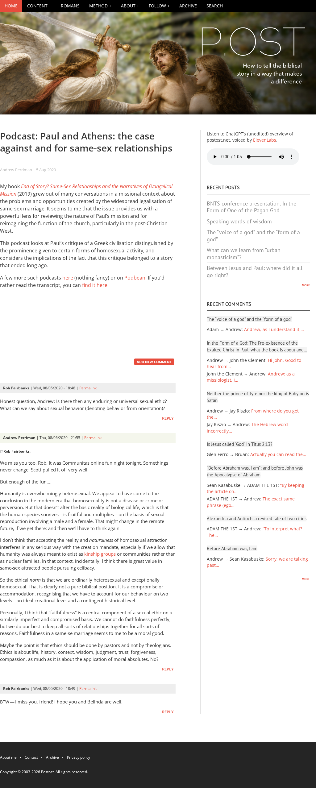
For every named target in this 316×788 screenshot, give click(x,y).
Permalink (88, 388)
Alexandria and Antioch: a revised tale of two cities (256, 518)
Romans (70, 6)
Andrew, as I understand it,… (274, 329)
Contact (31, 758)
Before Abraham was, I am (232, 548)
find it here (94, 285)
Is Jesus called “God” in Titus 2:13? (239, 444)
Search (214, 6)
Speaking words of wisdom (239, 221)
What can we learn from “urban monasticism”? (244, 254)
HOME (11, 6)
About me (8, 758)
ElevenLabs (264, 140)
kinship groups (100, 554)
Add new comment (154, 361)
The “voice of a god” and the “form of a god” (253, 236)
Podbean (134, 277)
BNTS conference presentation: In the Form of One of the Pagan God (251, 207)
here (67, 277)
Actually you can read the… (278, 454)
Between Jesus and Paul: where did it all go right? (254, 271)
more (306, 285)
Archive (188, 6)
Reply (168, 418)
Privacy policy (78, 758)
